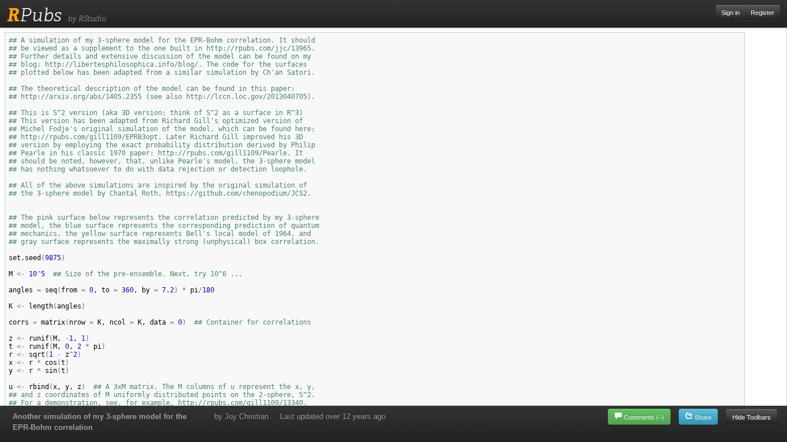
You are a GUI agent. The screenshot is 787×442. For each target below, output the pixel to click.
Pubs (34, 15)
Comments (644, 416)
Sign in (730, 12)
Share (702, 416)
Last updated (332, 416)
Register (762, 12)
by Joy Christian (241, 416)
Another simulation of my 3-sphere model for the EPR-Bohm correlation (100, 422)
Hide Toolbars (751, 416)
